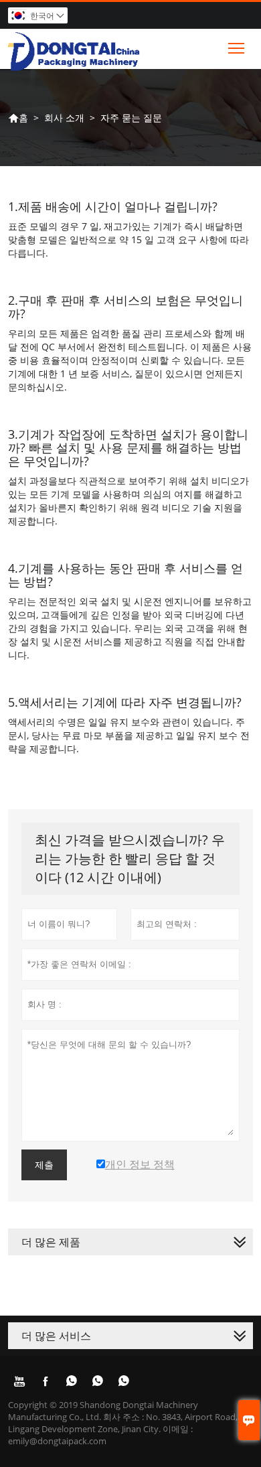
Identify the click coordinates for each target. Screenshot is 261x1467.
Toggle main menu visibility (236, 47)
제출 (44, 1165)
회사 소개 (64, 117)
